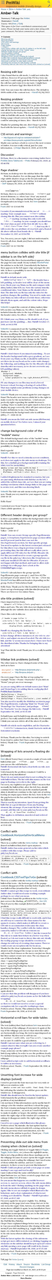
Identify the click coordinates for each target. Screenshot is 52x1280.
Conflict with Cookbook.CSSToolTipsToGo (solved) (19, 59)
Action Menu (12, 1152)
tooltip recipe (41, 898)
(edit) (28, 9)
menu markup (32, 843)
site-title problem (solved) (10, 53)
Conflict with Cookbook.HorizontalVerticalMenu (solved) (20, 58)
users (20, 1259)
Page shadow (6, 45)
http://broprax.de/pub (24, 672)
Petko (27, 161)
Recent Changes (27, 1267)
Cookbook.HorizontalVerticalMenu (23, 835)
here (36, 202)
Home (3, 9)
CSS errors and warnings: (10, 42)
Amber (27, 18)
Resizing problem (7, 40)
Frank (3, 207)
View (14, 24)
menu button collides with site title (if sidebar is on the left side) (23, 48)
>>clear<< (5, 47)
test (48, 795)
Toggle (4, 1152)
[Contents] (22, 71)
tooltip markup (32, 881)
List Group (45, 1264)
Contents (6, 37)
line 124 (43, 901)
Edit (20, 24)
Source (27, 1264)
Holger (18, 148)
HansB (16, 21)
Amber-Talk (21, 9)
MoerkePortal (43, 263)
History (12, 1264)
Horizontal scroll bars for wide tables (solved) (17, 61)
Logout (9, 1273)
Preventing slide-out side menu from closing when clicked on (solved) (25, 64)
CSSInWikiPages (8, 568)
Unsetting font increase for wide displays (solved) (18, 62)
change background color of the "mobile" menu (17, 50)
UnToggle (44, 1150)
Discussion (5, 44)
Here (3, 759)
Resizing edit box (7, 39)
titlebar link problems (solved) (11, 55)
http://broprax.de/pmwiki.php (27, 670)
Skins (11, 9)
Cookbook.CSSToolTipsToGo (18, 877)
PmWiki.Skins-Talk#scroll (11, 161)
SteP (4, 184)
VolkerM (4, 307)
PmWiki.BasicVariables (11, 692)
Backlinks (35, 1264)
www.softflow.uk (40, 1275)
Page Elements (19, 1273)
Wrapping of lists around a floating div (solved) (17, 56)
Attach (19, 1264)
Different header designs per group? (13, 51)
